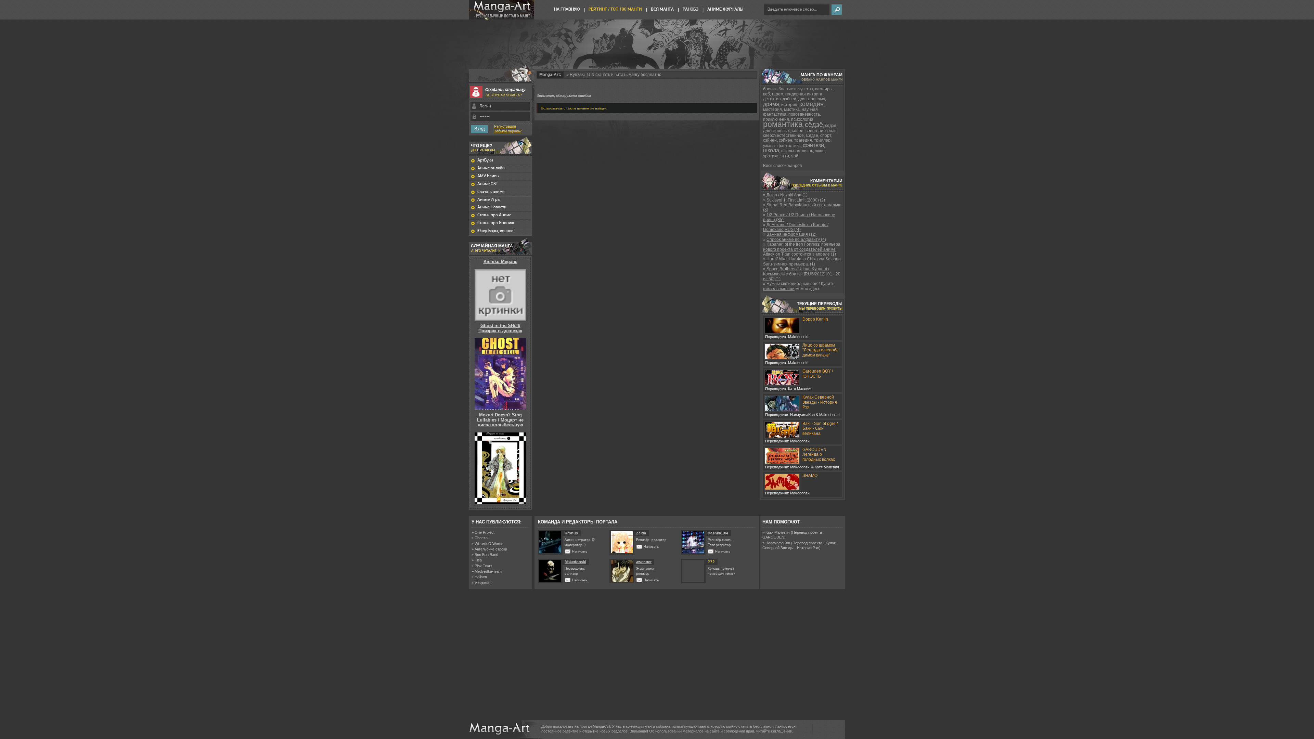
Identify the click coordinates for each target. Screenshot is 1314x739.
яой (794, 156)
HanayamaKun (777, 543)
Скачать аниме (490, 192)
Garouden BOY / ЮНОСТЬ (817, 373)
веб (766, 94)
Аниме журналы (725, 9)
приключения (776, 119)
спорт (825, 135)
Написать (579, 552)
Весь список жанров (782, 165)
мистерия (772, 109)
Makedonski (575, 562)
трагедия (803, 140)
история (789, 104)
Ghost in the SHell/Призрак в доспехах (500, 328)
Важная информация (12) (791, 234)
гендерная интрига (803, 94)
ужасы (769, 145)
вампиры (824, 89)
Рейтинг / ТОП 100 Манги (615, 9)
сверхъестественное (783, 135)
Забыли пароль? (508, 131)
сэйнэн (785, 140)
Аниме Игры (488, 199)
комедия (811, 104)
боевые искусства (795, 89)
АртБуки (485, 160)
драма (771, 104)
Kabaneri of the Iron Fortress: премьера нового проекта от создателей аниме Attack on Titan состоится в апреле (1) (801, 249)
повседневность (804, 114)
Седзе (812, 135)
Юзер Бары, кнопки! (496, 231)
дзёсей (789, 98)
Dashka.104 (718, 533)
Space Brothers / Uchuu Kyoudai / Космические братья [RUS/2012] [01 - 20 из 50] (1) (801, 274)
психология (802, 119)
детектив (772, 98)
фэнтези (813, 145)
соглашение (781, 731)
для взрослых (811, 98)
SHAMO (809, 475)
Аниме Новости (491, 207)
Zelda (641, 533)
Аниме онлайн (491, 168)
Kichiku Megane (500, 261)
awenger (644, 562)
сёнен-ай (814, 130)
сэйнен (770, 140)
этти (785, 156)
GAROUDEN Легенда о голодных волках (818, 454)
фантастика (789, 145)
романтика (783, 124)
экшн (820, 150)
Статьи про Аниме (494, 215)
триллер (822, 140)
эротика (770, 156)
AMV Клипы (488, 176)
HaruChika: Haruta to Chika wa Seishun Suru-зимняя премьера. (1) (802, 261)
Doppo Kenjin (815, 319)
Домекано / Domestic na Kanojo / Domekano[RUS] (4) (795, 227)
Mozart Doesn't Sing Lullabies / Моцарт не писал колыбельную (500, 419)
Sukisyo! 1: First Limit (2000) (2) (795, 200)
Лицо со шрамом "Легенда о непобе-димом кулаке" (821, 350)
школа (771, 150)
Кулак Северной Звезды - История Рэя (819, 402)
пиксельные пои (779, 288)
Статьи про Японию (495, 223)
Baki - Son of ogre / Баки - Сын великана (820, 428)
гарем (777, 94)
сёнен (797, 130)
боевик (769, 89)
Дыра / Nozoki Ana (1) (787, 195)
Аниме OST (487, 184)
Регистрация (505, 127)
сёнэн (831, 130)
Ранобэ (690, 9)
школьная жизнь (797, 150)
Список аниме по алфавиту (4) (796, 239)
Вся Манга (662, 9)
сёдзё (814, 124)
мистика (792, 109)
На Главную (567, 9)
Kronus (571, 533)
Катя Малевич (777, 532)
